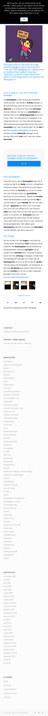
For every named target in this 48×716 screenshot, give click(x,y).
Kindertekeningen (10, 431)
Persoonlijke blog (10, 504)
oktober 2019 (9, 609)
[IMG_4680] (16, 285)
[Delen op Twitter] (16, 302)
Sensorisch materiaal (12, 524)
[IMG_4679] (8, 285)
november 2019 (10, 606)
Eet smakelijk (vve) (11, 398)
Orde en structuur (11, 484)
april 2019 (7, 629)
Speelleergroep (10, 534)
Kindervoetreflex (10, 434)
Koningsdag (8, 448)
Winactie (7, 548)
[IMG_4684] (24, 285)
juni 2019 (7, 623)
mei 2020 (7, 586)
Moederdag (8, 461)
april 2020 (7, 589)
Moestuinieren (9, 464)
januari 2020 (8, 599)
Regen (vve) (9, 518)
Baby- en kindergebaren (13, 364)
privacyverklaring (23, 15)
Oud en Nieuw (9, 488)
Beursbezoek (9, 371)
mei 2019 (7, 626)
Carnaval (7, 388)
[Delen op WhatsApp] (24, 302)
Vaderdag (7, 541)
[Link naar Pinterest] (42, 712)
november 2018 (10, 646)
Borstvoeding (9, 378)
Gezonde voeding (11, 404)
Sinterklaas (8, 528)
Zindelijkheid (9, 554)
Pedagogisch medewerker (14, 498)
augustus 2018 (9, 656)
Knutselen (8, 444)
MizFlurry (7, 454)
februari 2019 (9, 636)
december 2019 (10, 603)
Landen (6, 451)
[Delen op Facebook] (8, 302)
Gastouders (8, 401)
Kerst (6, 428)
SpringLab (8, 538)
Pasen (6, 494)
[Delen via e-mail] (40, 302)
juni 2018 (7, 663)
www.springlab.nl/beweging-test (18, 130)
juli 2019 (7, 619)
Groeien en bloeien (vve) (13, 408)
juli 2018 (7, 659)
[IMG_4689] (32, 285)
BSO (6, 381)
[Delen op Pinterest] (32, 302)
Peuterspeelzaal (10, 508)
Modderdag (8, 458)
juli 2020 (7, 579)
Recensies (8, 514)
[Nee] (45, 12)
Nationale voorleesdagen (13, 474)
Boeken (7, 374)
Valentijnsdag (9, 544)
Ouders (7, 491)
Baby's (6, 368)
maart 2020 (8, 593)
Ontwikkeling (9, 481)
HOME (6, 681)
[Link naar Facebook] (35, 712)
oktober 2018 (9, 649)
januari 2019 (8, 639)
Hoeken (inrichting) (11, 414)
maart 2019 (8, 633)
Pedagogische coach (12, 501)
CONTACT (7, 697)
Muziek (6, 468)
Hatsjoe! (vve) (9, 411)
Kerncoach (8, 424)
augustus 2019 (9, 616)
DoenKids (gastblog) (12, 391)
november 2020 (10, 576)
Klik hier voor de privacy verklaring (17, 343)
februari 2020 (9, 596)
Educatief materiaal (11, 394)
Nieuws (7, 478)
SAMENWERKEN (10, 689)
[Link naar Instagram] (39, 712)
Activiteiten (8, 361)
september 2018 (10, 653)
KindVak (7, 438)
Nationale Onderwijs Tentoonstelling (18, 471)
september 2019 (10, 613)
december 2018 (10, 643)
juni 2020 (7, 583)
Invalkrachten (9, 421)
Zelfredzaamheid (10, 551)
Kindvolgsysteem (10, 441)
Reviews (7, 521)
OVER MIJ (7, 685)
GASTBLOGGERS (10, 693)
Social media (9, 531)
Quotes (6, 511)
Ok (24, 19)
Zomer (6, 558)
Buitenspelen (9, 384)
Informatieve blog (10, 418)
